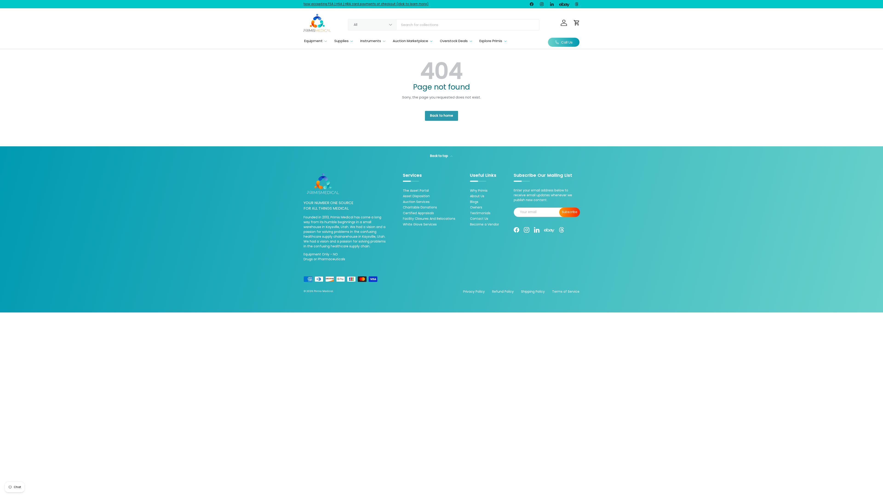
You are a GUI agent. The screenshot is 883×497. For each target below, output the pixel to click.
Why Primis (478, 190)
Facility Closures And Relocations (429, 218)
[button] (577, 23)
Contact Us (479, 218)
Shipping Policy (533, 291)
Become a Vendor (484, 224)
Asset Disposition (416, 196)
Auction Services (416, 201)
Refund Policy (503, 291)
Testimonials (480, 213)
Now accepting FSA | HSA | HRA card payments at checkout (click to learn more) (366, 4)
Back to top (439, 156)
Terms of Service (565, 291)
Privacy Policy (474, 291)
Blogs (474, 201)
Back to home (441, 115)
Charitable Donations (420, 207)
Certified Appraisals (418, 213)
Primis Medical (323, 291)
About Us (477, 196)
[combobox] (443, 24)
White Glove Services (420, 224)
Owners (476, 207)
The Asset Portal (416, 190)
